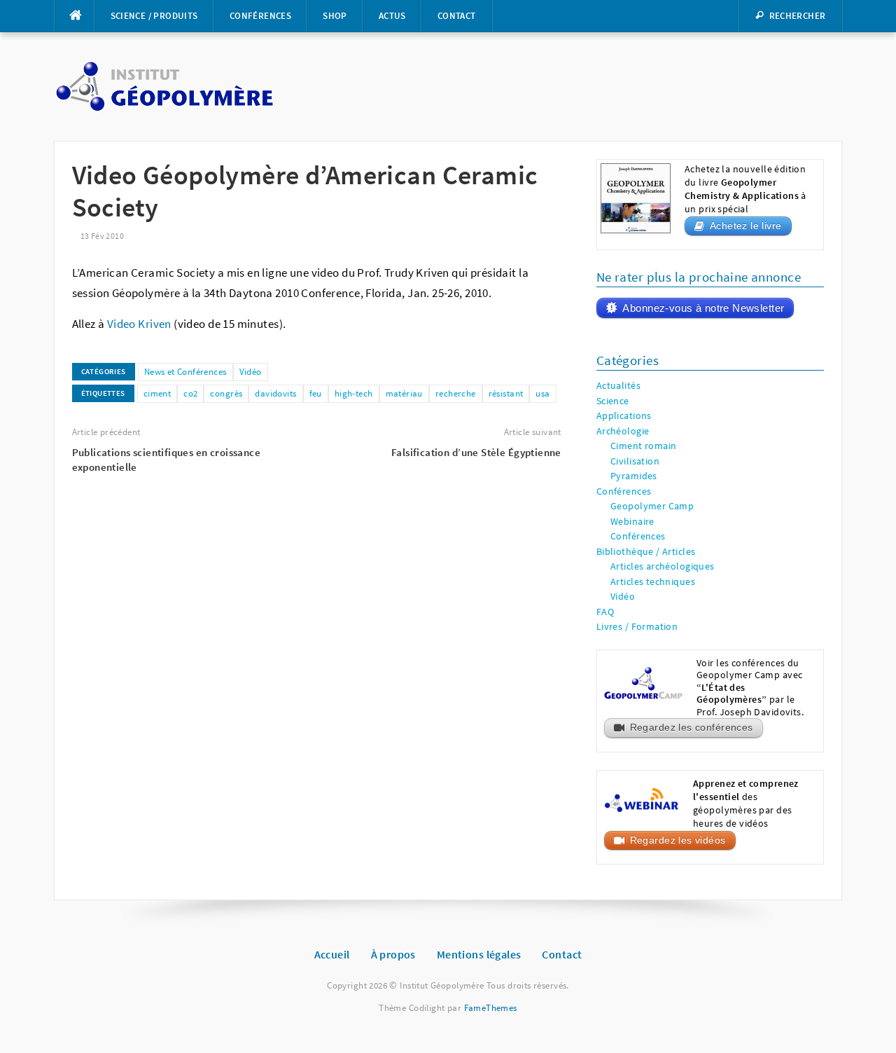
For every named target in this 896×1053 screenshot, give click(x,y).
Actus (392, 16)
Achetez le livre (746, 226)
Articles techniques (652, 582)
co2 (190, 393)
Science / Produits (154, 16)
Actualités (618, 386)
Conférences (260, 16)
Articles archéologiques (662, 566)
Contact (457, 16)
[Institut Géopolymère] (164, 85)
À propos (393, 954)
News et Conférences (185, 372)
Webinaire (632, 522)
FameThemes (490, 1008)
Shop (335, 16)
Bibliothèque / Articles (646, 552)
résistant (506, 393)
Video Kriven (139, 324)
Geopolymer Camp (652, 506)
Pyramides (633, 476)
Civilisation (634, 461)
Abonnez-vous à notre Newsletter (703, 308)
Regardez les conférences (691, 727)
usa (543, 393)
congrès (226, 393)
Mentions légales (479, 954)
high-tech (354, 393)
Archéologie (623, 431)
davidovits (275, 393)
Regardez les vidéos (678, 840)
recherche (455, 393)
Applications (624, 416)
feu (315, 393)
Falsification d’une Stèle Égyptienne (476, 452)
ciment (158, 393)
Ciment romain (643, 446)
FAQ (605, 612)
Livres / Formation (637, 627)
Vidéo (250, 372)
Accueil (332, 954)
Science (612, 401)
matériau (404, 393)
